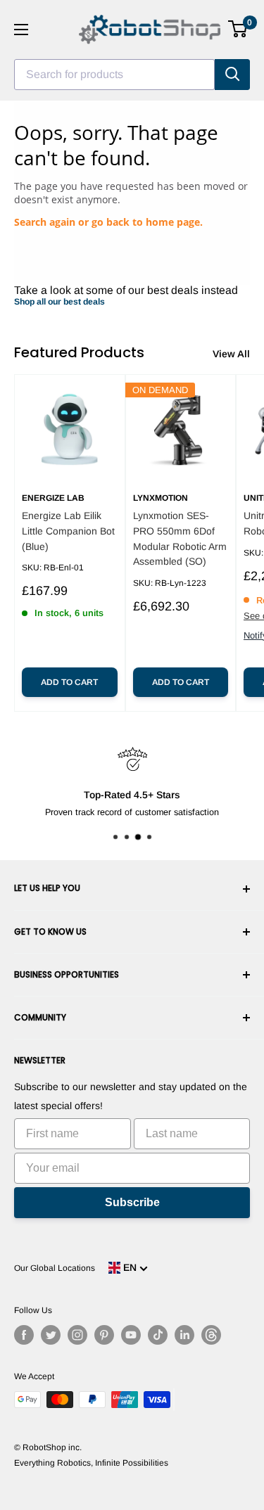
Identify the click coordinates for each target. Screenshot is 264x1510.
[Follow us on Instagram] (77, 1335)
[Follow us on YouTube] (131, 1335)
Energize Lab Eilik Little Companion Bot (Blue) (68, 530)
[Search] (232, 74)
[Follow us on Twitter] (51, 1335)
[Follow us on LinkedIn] (184, 1335)
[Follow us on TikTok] (158, 1335)
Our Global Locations (54, 1268)
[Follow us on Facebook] (24, 1335)
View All (231, 353)
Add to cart (69, 682)
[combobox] (114, 74)
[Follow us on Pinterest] (104, 1335)
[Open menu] (21, 29)
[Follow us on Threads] (211, 1335)
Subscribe (132, 1202)
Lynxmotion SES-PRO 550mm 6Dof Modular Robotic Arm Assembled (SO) (180, 538)
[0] (238, 28)
